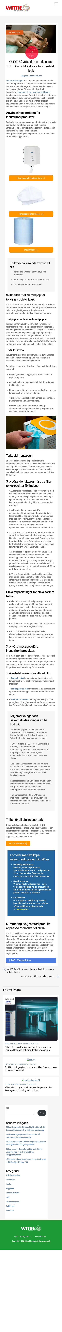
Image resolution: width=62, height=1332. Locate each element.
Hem (16, 1236)
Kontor (8, 1043)
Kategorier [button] (24, 1236)
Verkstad (35, 1043)
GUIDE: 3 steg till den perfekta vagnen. (38, 976)
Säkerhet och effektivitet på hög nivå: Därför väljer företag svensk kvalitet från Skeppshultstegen (24, 1152)
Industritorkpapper (14, 80)
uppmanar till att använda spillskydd (33, 92)
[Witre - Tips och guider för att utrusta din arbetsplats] (17, 11)
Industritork (29, 250)
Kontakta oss (40, 1236)
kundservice (22, 909)
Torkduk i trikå (17, 678)
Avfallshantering (13, 1175)
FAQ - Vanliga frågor (21, 960)
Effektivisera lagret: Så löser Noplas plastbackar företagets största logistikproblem (28, 1089)
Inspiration (9, 1064)
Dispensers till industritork (29, 178)
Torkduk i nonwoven (20, 699)
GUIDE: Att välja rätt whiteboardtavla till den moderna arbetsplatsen (30, 970)
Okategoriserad (12, 1202)
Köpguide (24, 76)
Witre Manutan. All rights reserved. (37, 1241)
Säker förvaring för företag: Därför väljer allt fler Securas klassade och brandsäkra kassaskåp (28, 1048)
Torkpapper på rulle (20, 689)
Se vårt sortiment (16, 843)
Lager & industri (35, 76)
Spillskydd (10, 1206)
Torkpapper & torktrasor (29, 214)
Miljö (27, 1043)
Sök (7, 1108)
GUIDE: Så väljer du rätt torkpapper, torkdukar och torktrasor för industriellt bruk (31, 66)
